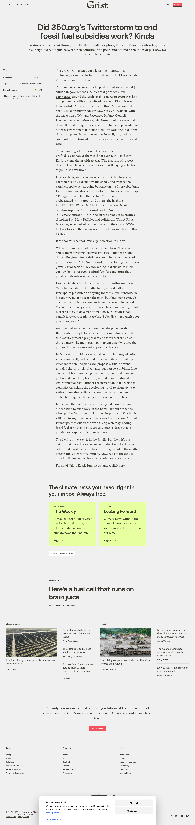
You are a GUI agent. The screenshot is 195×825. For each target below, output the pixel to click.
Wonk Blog (99, 423)
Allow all (134, 803)
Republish (123, 769)
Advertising (124, 766)
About (65, 754)
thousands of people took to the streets (82, 333)
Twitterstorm (112, 196)
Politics (9, 758)
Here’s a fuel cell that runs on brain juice (91, 593)
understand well (67, 359)
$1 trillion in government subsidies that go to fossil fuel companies (96, 92)
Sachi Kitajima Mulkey (72, 656)
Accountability (12, 766)
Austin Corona (163, 641)
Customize (132, 811)
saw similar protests (93, 347)
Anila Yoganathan (70, 641)
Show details (52, 820)
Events (122, 758)
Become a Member (127, 762)
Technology (71, 605)
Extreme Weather (13, 769)
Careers (66, 766)
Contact (66, 762)
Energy (9, 754)
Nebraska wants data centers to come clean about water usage (78, 633)
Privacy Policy (23, 817)
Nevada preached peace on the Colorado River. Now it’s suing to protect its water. (172, 633)
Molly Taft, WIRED (108, 669)
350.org (61, 196)
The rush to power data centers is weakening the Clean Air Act (170, 652)
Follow (167, 4)
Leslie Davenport (164, 675)
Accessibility (125, 773)
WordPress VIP (27, 814)
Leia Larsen (11, 669)
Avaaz (95, 160)
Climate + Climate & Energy (31, 83)
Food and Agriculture (15, 773)
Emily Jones (162, 660)
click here (118, 465)
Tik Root (66, 678)
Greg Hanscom (9, 70)
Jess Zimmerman (56, 605)
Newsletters (124, 754)
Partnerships (68, 769)
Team (65, 758)
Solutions (10, 762)
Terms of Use (11, 817)
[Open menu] (186, 4)
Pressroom (67, 773)
